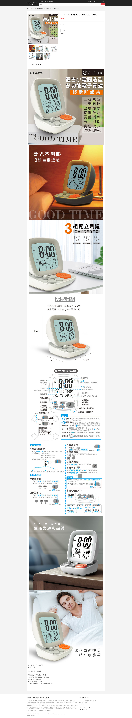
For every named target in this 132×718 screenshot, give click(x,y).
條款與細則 (33, 715)
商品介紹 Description (35, 64)
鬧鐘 (52, 8)
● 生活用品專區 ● (39, 8)
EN (97, 1)
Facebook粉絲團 (83, 709)
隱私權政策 (29, 715)
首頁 (28, 8)
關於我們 (41, 1)
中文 (95, 1)
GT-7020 (57, 8)
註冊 (104, 1)
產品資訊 (32, 8)
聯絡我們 (51, 1)
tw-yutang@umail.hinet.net (87, 707)
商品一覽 (46, 1)
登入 (100, 1)
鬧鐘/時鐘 (47, 8)
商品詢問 (64, 30)
